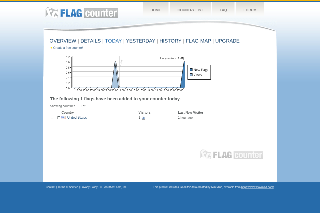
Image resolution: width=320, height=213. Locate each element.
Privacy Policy (89, 186)
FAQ (223, 10)
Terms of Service (68, 186)
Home (155, 10)
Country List (190, 10)
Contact (50, 186)
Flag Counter (82, 12)
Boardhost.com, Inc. (115, 186)
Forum (250, 10)
